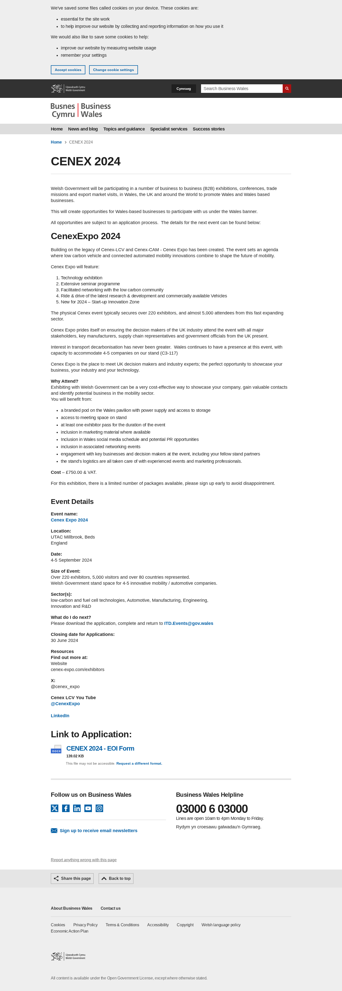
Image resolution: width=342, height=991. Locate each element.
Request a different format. (139, 763)
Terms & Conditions (122, 925)
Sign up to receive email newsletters (98, 830)
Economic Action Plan (69, 931)
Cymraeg (184, 89)
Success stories (209, 128)
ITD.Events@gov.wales (188, 623)
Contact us (111, 908)
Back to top (120, 878)
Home (57, 128)
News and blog (83, 128)
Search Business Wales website (287, 88)
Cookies (58, 925)
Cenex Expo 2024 (69, 519)
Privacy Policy (85, 925)
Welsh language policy (221, 925)
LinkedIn (60, 715)
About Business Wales (71, 908)
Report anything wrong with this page (84, 860)
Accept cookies (68, 70)
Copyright (185, 925)
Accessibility (157, 925)
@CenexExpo (66, 703)
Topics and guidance (124, 128)
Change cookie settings (113, 70)
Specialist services (168, 128)
